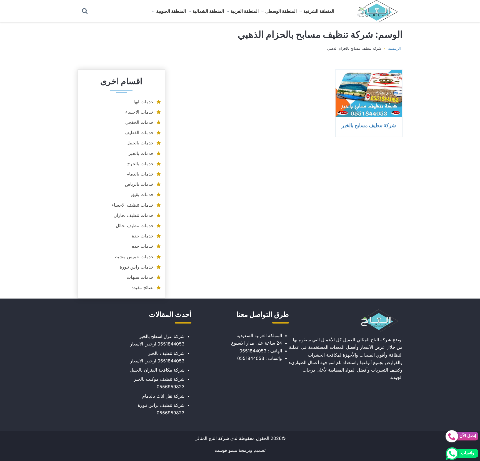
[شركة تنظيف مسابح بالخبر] (369, 93)
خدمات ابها (144, 101)
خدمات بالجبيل (140, 143)
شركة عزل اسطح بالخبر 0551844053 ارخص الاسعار (157, 340)
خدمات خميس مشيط (134, 256)
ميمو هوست (226, 450)
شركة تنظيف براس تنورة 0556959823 (161, 408)
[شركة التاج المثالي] (374, 11)
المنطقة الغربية (245, 11)
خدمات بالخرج (140, 163)
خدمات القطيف (139, 132)
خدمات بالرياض (139, 184)
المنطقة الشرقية (318, 11)
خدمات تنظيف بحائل (135, 225)
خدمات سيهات (140, 277)
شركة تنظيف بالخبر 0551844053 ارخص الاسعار (157, 357)
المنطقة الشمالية (208, 11)
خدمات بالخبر (141, 153)
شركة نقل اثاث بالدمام (163, 396)
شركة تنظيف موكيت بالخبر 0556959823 (159, 382)
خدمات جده (143, 246)
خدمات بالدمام (140, 174)
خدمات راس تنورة (137, 267)
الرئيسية (394, 48)
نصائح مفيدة (142, 287)
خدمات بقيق (142, 194)
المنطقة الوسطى (281, 11)
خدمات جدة (143, 236)
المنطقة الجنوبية (171, 11)
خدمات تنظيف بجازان (134, 215)
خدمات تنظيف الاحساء (133, 205)
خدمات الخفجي (139, 122)
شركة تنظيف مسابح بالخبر (369, 125)
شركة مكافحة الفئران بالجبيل (157, 370)
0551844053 (252, 351)
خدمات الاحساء (139, 112)
